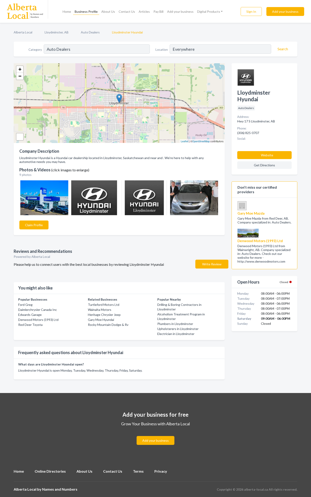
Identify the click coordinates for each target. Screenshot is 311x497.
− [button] (19, 76)
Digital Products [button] (208, 11)
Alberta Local (23, 32)
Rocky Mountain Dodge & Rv (108, 325)
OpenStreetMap (201, 141)
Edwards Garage (30, 315)
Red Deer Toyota (30, 325)
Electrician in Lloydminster (175, 334)
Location (162, 49)
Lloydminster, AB (57, 32)
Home (67, 11)
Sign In (251, 11)
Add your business (180, 11)
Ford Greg (25, 305)
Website (267, 155)
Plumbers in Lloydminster (175, 324)
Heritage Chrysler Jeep (104, 315)
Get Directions (264, 165)
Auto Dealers (90, 32)
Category (35, 49)
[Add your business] (155, 435)
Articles (144, 11)
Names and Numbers (59, 489)
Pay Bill (158, 11)
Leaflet (184, 141)
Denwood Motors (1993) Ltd (38, 320)
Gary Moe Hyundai (101, 320)
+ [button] (19, 69)
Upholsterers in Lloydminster (178, 329)
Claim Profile (34, 225)
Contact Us (127, 11)
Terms (138, 471)
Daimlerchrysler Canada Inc (37, 310)
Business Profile (86, 11)
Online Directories (50, 471)
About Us (108, 11)
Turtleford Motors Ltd (103, 305)
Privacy (160, 471)
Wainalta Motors (99, 310)
